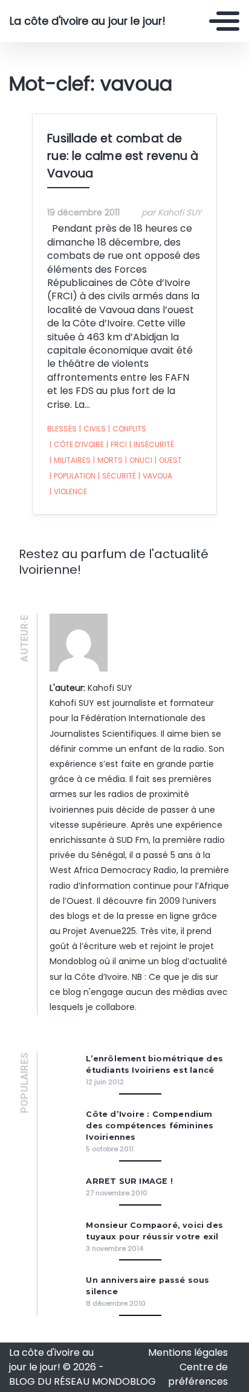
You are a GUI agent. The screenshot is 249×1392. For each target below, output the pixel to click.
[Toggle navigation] (224, 21)
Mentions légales (188, 1352)
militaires (70, 460)
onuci (138, 460)
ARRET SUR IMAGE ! (129, 1181)
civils (92, 429)
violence (68, 491)
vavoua (155, 476)
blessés (62, 429)
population (72, 476)
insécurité (151, 444)
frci (116, 444)
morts (108, 460)
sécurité (117, 476)
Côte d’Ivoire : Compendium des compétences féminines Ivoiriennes (149, 1126)
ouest (168, 460)
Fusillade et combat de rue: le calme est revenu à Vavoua (122, 156)
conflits (127, 429)
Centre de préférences (198, 1374)
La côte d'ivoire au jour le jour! (88, 21)
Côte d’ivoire (77, 444)
